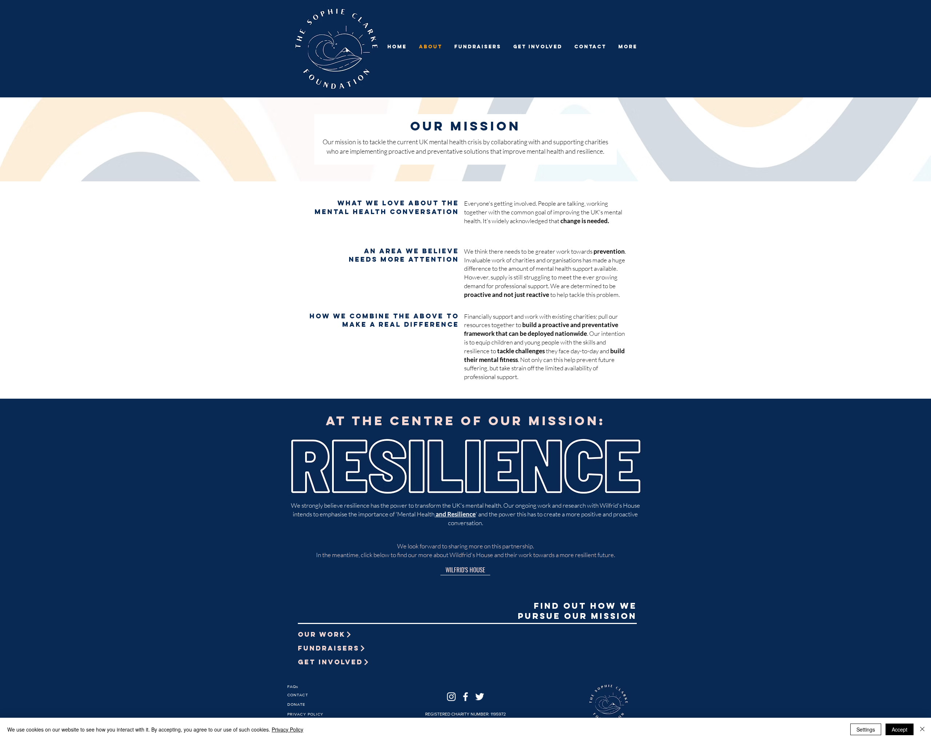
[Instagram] (451, 696)
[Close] (922, 729)
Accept (899, 729)
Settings (865, 729)
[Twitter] (480, 696)
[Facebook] (465, 696)
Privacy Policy (287, 729)
